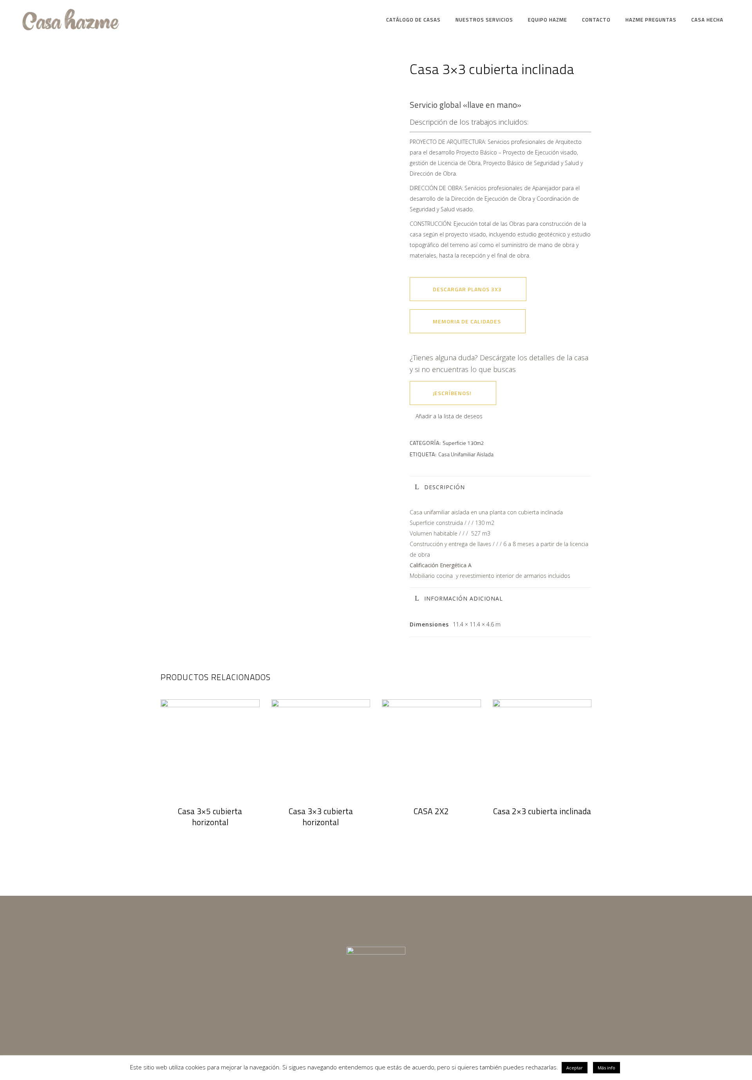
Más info (606, 1068)
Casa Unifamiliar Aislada (466, 454)
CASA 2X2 (431, 811)
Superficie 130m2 (463, 443)
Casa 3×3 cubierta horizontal (321, 816)
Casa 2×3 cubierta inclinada (542, 811)
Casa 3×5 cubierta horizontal (210, 816)
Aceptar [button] (574, 1068)
